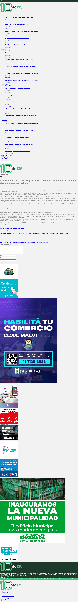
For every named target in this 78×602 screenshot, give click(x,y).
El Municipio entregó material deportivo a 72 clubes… (20, 108)
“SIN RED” (4, 158)
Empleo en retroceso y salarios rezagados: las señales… (21, 66)
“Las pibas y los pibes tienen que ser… (15, 53)
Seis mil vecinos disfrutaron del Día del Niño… (17, 88)
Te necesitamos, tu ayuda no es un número (17, 137)
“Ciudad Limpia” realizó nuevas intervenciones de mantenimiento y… (24, 95)
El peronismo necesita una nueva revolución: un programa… (22, 123)
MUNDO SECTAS (6, 156)
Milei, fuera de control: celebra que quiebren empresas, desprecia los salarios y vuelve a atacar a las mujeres (24, 242)
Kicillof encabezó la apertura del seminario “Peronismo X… (21, 80)
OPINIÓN (4, 120)
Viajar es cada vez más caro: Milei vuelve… (17, 38)
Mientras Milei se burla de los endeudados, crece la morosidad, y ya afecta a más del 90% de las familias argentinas (25, 240)
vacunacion (14, 224)
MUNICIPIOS (5, 84)
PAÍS (3, 13)
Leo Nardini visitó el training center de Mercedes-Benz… (21, 115)
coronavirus (2, 224)
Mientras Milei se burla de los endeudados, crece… (19, 24)
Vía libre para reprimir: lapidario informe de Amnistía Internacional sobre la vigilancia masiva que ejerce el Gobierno (25, 238)
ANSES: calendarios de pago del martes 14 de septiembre (12, 228)
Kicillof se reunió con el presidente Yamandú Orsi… (19, 59)
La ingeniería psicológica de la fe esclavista (17, 151)
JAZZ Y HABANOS (6, 157)
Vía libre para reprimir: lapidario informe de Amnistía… (20, 17)
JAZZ (3, 159)
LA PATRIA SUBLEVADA (8, 155)
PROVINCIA (5, 49)
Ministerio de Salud (8, 224)
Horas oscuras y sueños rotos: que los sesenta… (19, 144)
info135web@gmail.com (9, 576)
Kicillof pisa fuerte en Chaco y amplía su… (16, 45)
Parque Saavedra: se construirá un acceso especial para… (21, 102)
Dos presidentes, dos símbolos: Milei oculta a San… (19, 130)
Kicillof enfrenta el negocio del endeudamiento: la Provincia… (22, 73)
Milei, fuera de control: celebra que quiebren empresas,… (21, 31)
